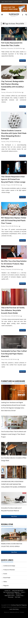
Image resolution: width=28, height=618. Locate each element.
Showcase (10, 597)
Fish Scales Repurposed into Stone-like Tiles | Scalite (11, 44)
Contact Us (7, 591)
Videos (5, 582)
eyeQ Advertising (14, 609)
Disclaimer (18, 594)
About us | (6, 612)
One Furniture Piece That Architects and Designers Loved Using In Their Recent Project (13, 434)
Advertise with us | (14, 612)
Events (5, 574)
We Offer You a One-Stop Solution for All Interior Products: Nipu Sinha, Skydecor (14, 264)
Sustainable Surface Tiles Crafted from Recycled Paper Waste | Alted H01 (14, 354)
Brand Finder (6, 578)
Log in (3, 1)
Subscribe (16, 1)
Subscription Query (9, 596)
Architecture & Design (9, 566)
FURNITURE (6, 381)
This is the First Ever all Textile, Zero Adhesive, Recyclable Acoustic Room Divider (13, 310)
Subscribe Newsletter (17, 591)
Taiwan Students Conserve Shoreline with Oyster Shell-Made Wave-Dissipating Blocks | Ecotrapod (13, 134)
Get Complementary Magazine (11, 592)
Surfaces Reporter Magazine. (19, 605)
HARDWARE (19, 381)
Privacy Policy (19, 596)
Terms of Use (10, 594)
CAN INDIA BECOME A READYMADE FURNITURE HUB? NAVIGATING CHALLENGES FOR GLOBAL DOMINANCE (13, 484)
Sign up (6, 1)
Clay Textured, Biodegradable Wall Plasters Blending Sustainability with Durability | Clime (12, 85)
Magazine (6, 586)
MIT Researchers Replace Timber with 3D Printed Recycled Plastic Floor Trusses (13, 221)
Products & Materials (9, 570)
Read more (22, 60)
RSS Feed (17, 597)
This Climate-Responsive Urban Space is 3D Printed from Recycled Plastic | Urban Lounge (13, 179)
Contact (20, 1)
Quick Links (7, 560)
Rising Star (7, 525)
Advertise (11, 1)
